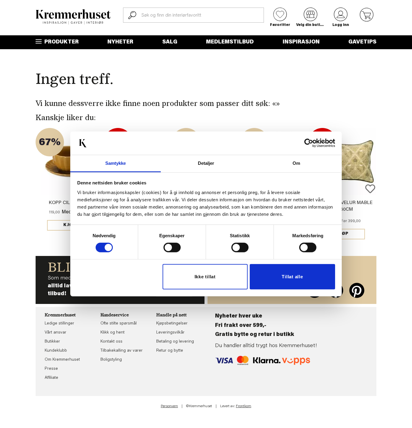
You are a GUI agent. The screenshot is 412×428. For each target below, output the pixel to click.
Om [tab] (296, 163)
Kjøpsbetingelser (172, 323)
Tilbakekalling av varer (121, 351)
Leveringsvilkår (170, 333)
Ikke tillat (205, 276)
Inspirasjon (301, 42)
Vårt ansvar (55, 333)
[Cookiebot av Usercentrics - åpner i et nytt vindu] (308, 143)
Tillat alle (292, 276)
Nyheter (120, 42)
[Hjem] (73, 16)
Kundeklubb (56, 351)
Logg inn (340, 25)
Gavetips (362, 42)
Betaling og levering (175, 342)
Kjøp (69, 225)
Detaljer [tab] (206, 163)
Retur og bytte (169, 351)
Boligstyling (111, 360)
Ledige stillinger (59, 323)
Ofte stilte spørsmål (118, 323)
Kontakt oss (111, 342)
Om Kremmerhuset (62, 360)
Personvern (169, 406)
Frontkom (243, 406)
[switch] (172, 247)
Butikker (52, 342)
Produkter (61, 42)
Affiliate (51, 378)
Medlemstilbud (230, 42)
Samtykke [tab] (115, 163)
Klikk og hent (112, 333)
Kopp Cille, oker (69, 202)
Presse (51, 369)
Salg (169, 42)
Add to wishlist (370, 189)
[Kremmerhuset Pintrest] (356, 290)
